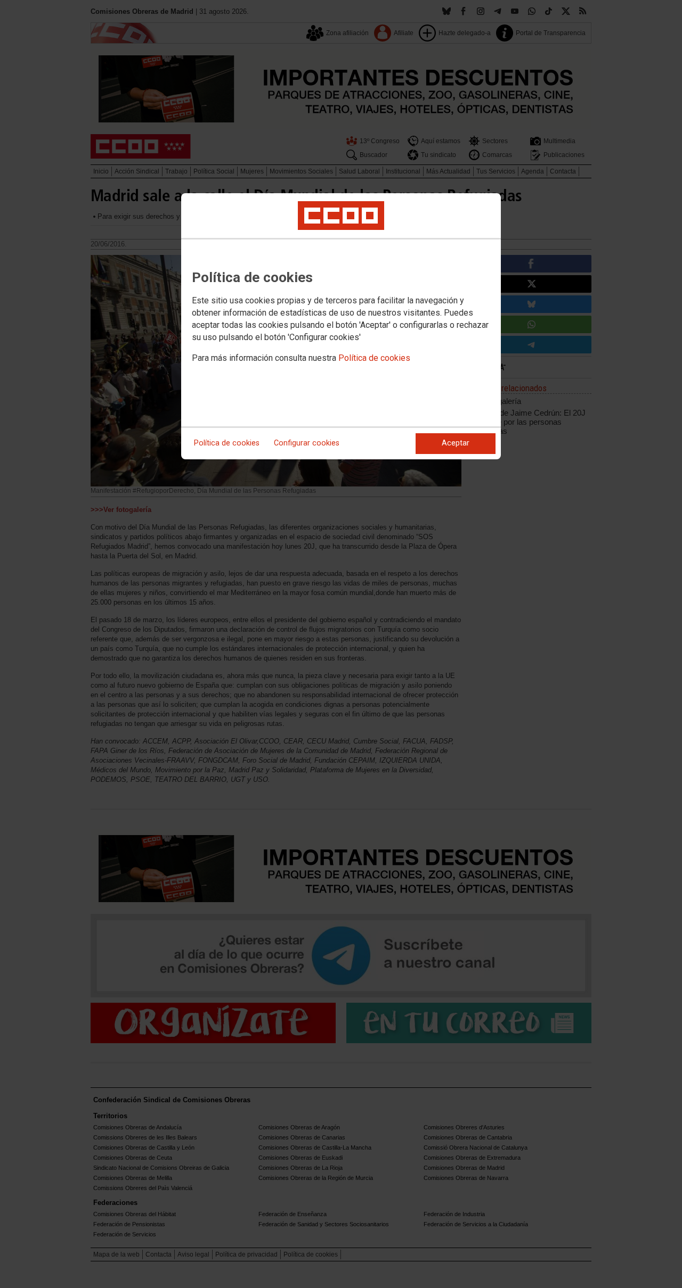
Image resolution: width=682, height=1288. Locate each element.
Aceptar (455, 443)
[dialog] (341, 326)
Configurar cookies (306, 443)
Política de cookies (374, 358)
